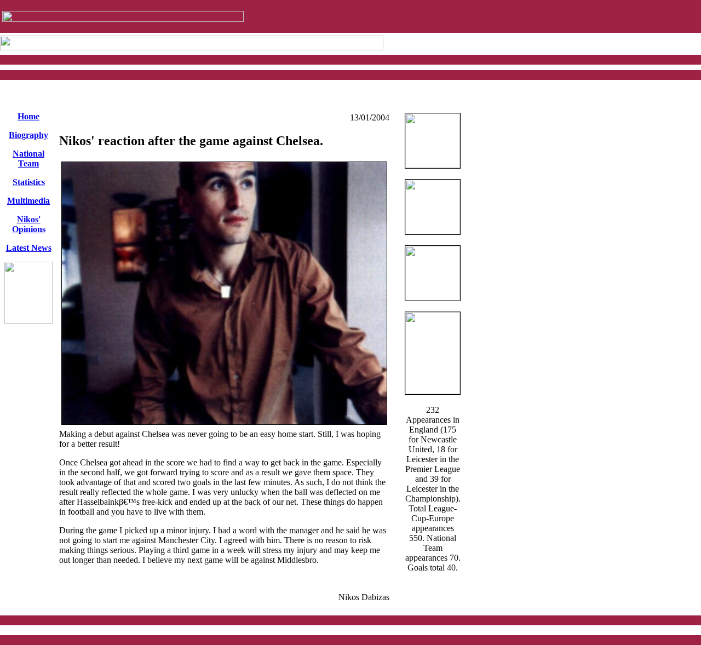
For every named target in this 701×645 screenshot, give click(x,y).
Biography (28, 135)
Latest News (28, 247)
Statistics (29, 182)
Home (28, 116)
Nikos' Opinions (28, 224)
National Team (28, 158)
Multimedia (28, 200)
